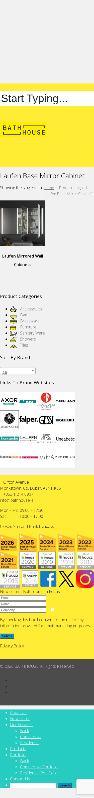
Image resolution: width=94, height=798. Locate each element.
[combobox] (18, 370)
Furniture (28, 327)
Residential (29, 742)
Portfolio (18, 755)
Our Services (21, 724)
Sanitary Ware (32, 333)
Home (49, 187)
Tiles (24, 345)
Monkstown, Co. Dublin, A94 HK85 (30, 488)
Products (18, 748)
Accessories (31, 309)
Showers (28, 339)
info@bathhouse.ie (17, 500)
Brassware (30, 321)
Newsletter (20, 718)
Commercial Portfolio (39, 767)
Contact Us (20, 779)
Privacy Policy (12, 646)
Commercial (30, 736)
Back (24, 730)
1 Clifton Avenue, (15, 482)
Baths (25, 315)
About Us (18, 712)
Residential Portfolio (38, 773)
